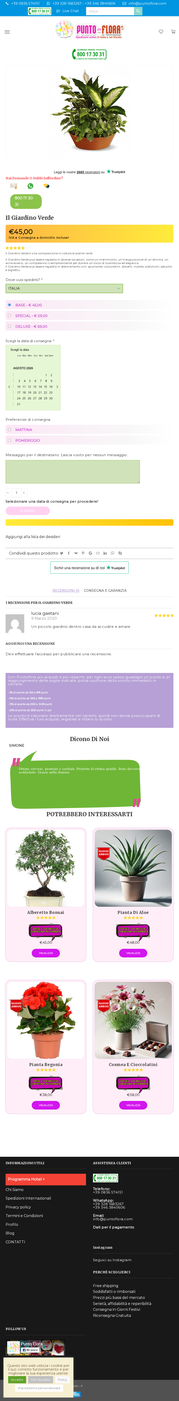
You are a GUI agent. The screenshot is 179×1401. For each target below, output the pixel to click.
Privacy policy (18, 1207)
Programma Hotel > (26, 1179)
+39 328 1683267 (67, 3)
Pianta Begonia (45, 1065)
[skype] (120, 553)
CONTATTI (15, 1242)
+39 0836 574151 (25, 3)
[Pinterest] (83, 553)
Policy (62, 1379)
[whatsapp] (113, 553)
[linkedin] (106, 553)
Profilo (12, 1224)
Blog (10, 1233)
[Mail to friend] (98, 553)
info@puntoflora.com (147, 3)
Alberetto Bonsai (45, 912)
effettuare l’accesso (33, 654)
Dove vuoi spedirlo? (24, 279)
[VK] (76, 553)
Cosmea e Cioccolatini (133, 1065)
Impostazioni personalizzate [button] (39, 1388)
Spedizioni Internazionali (28, 1198)
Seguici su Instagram (112, 1260)
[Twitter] (62, 553)
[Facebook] (69, 553)
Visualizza (46, 953)
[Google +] (91, 553)
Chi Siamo (15, 1189)
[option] (89, 776)
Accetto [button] (17, 1379)
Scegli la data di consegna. (30, 341)
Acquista (29, 510)
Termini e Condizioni (24, 1216)
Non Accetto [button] (40, 1379)
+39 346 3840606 (100, 3)
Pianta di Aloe (133, 912)
